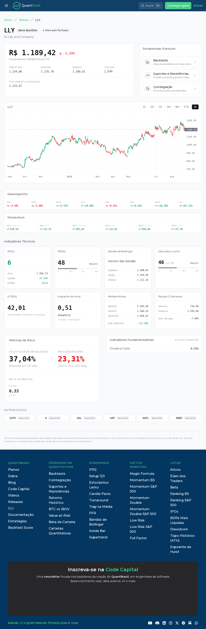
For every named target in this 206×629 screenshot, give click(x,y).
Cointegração (60, 480)
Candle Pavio (100, 494)
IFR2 (93, 470)
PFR (92, 513)
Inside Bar (97, 531)
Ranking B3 (179, 494)
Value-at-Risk (59, 515)
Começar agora (178, 5)
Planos (13, 470)
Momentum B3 (142, 480)
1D (144, 106)
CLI (10, 508)
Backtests (57, 474)
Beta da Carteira (62, 522)
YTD (186, 106)
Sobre (13, 476)
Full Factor (138, 538)
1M (160, 106)
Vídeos (13, 495)
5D (152, 106)
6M (177, 106)
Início (8, 20)
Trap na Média (100, 507)
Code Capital (18, 489)
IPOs (174, 511)
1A (195, 106)
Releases (15, 502)
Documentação (21, 515)
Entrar (198, 5)
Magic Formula (142, 474)
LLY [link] (37, 20)
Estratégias (17, 521)
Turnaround (98, 500)
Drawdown (179, 529)
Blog (12, 482)
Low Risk (137, 520)
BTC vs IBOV (59, 509)
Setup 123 (97, 476)
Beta (174, 487)
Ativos (23, 20)
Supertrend (98, 537)
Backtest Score (20, 528)
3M (169, 106)
